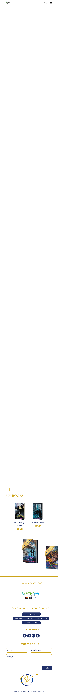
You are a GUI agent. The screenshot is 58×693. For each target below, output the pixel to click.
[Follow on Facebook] (20, 476)
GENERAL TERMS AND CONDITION (31, 618)
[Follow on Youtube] (31, 476)
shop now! (29, 44)
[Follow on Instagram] (26, 476)
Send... (47, 668)
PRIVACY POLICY (31, 623)
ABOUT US (31, 614)
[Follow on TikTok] (36, 476)
